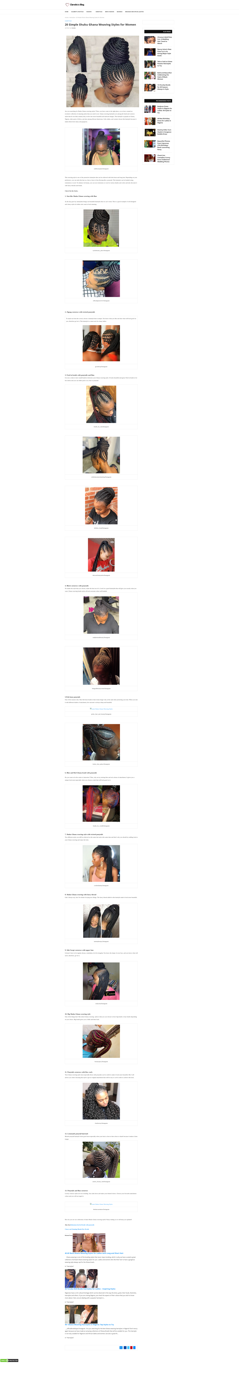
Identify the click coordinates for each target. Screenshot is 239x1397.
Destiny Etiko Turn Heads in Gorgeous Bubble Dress (164, 132)
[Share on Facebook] (125, 1347)
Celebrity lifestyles (77, 12)
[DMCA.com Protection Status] (9, 1360)
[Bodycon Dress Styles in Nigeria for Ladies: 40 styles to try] (150, 109)
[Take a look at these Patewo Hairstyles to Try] (150, 64)
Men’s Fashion (109, 12)
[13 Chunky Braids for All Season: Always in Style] (150, 87)
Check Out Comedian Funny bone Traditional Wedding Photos (163, 158)
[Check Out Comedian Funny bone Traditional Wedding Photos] (150, 158)
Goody (74, 28)
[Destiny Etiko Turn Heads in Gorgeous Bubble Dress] (150, 132)
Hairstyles (99, 12)
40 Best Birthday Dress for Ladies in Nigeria (164, 121)
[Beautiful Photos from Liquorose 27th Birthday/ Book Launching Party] (150, 144)
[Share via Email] (134, 1347)
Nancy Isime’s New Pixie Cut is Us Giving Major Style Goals (164, 52)
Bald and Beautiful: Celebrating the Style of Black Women (164, 76)
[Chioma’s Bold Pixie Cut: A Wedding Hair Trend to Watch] (150, 40)
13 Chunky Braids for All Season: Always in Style (163, 87)
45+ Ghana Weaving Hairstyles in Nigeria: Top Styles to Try (89, 1324)
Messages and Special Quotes (134, 12)
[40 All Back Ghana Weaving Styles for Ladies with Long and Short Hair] (89, 1235)
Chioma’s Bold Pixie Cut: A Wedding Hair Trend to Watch (164, 40)
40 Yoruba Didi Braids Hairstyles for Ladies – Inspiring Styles (90, 1289)
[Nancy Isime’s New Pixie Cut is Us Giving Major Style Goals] (150, 52)
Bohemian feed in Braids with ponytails (82, 1225)
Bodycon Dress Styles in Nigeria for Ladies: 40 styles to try (164, 109)
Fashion (88, 12)
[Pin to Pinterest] (131, 1347)
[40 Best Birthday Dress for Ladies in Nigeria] (150, 121)
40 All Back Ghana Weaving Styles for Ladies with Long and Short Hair (94, 1253)
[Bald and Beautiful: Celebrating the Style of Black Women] (150, 75)
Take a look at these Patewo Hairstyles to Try (164, 63)
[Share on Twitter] (128, 1347)
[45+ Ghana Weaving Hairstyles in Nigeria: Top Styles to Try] (81, 1306)
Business (119, 12)
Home (66, 12)
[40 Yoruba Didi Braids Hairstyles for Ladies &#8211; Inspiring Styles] (81, 1270)
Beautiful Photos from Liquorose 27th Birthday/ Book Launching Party (163, 145)
